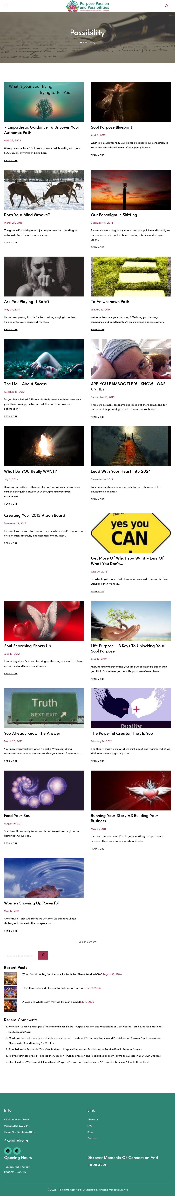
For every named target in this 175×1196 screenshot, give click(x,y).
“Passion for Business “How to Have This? (124, 1062)
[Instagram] (17, 1152)
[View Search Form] (166, 6)
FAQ (90, 1126)
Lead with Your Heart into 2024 (121, 472)
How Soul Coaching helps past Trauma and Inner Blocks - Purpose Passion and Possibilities (61, 1026)
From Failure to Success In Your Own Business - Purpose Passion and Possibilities (55, 1049)
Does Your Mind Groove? (27, 215)
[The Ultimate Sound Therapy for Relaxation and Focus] (10, 992)
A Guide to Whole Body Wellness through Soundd (51, 1002)
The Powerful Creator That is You (122, 734)
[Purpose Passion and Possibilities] (87, 6)
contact (92, 1138)
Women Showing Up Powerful (31, 903)
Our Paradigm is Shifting (114, 215)
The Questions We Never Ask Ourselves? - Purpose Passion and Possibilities (52, 1062)
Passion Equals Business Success (123, 1049)
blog (90, 1132)
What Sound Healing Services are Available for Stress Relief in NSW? (62, 974)
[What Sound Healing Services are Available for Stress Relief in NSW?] (10, 978)
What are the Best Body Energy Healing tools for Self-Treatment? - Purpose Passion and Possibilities (67, 1038)
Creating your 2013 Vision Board (34, 516)
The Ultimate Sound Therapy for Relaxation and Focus (54, 988)
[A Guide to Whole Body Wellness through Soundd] (10, 1005)
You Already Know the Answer (32, 734)
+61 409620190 (26, 1132)
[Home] (81, 42)
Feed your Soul (17, 816)
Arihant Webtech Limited (113, 1189)
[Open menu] (6, 6)
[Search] (43, 955)
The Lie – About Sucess (25, 384)
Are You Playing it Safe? (26, 302)
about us (93, 1119)
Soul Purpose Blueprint (111, 128)
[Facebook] (8, 1152)
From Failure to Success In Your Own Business (134, 1056)
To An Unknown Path (110, 302)
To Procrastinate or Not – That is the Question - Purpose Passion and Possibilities (56, 1056)
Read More (10, 161)
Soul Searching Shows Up (27, 646)
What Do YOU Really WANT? (30, 472)
